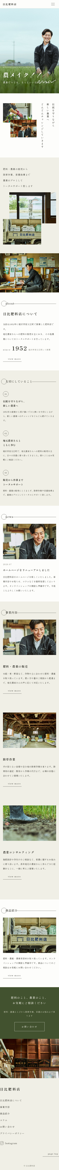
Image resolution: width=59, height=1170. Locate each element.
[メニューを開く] (53, 4)
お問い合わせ (29, 1026)
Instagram (11, 1143)
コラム (3, 1120)
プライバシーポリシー (12, 1133)
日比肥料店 (10, 4)
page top (53, 1153)
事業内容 (5, 1107)
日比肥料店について (11, 1100)
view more (14, 358)
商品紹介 (5, 1113)
